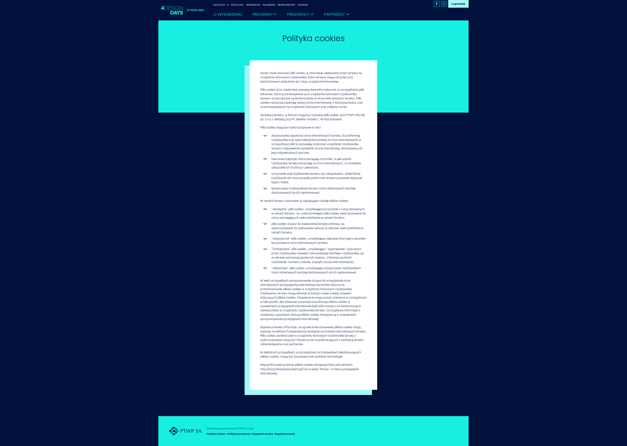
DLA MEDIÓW (269, 5)
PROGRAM (262, 14)
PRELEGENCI (298, 14)
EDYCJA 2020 (237, 5)
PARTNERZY (334, 14)
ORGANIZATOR (253, 5)
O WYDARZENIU (228, 14)
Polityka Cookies (216, 434)
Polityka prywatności (238, 434)
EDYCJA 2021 (220, 5)
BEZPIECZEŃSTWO (286, 5)
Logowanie (458, 3)
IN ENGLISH (303, 5)
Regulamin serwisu (262, 434)
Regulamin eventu (285, 434)
